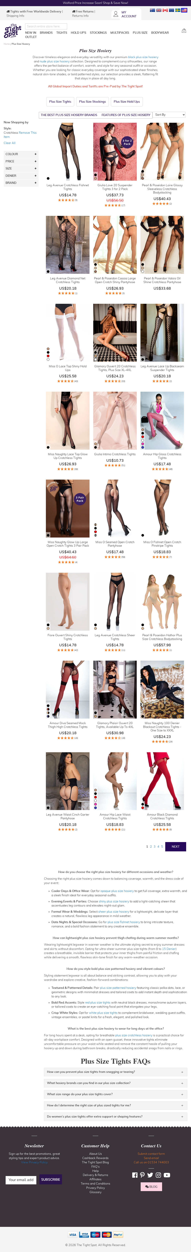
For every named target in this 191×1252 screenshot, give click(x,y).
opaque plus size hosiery (117, 891)
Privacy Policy (95, 1187)
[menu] (102, 35)
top (4, 1230)
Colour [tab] (12, 154)
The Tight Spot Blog (95, 1162)
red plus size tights (98, 1002)
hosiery (64, 61)
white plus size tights (103, 1012)
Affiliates (95, 1179)
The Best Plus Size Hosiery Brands (69, 115)
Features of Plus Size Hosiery (126, 115)
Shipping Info (15, 15)
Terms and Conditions (95, 1183)
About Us (95, 1153)
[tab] (115, 1072)
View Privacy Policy (34, 1162)
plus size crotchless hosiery (133, 1035)
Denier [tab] (11, 175)
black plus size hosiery (143, 57)
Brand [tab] (11, 182)
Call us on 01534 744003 (151, 1162)
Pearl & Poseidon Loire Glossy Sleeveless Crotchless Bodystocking (162, 189)
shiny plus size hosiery (113, 901)
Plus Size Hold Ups (127, 101)
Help (95, 1170)
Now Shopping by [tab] (16, 122)
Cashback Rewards (95, 1158)
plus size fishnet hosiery (124, 922)
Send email (151, 1158)
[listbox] (48, 179)
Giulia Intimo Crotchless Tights (115, 454)
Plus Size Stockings (92, 101)
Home (7, 44)
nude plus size (49, 61)
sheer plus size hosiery (113, 911)
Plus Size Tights (60, 101)
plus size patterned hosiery (118, 987)
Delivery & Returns (95, 1175)
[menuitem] (30, 32)
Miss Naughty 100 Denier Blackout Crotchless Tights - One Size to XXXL (162, 727)
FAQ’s (95, 1166)
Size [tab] (9, 168)
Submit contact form (151, 1153)
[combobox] (46, 26)
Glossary (95, 1192)
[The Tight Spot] (13, 30)
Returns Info (80, 15)
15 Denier (169, 948)
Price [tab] (10, 161)
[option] (48, 178)
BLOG (153, 1186)
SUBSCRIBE (50, 1179)
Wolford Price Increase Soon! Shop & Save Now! (95, 2)
